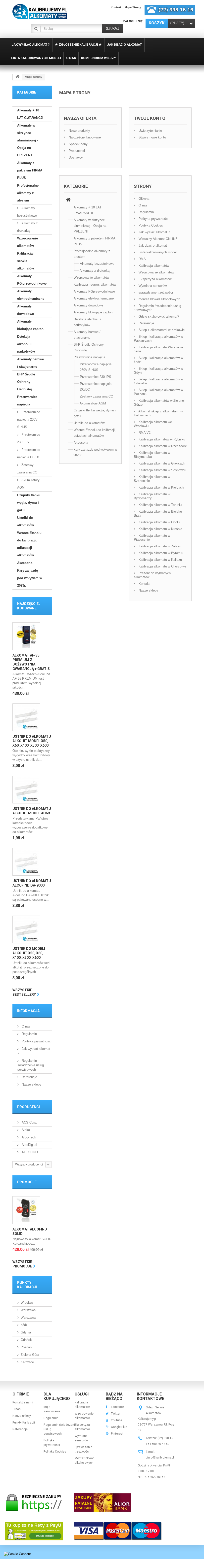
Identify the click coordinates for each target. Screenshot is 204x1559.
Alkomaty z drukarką (27, 226)
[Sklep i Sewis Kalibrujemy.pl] (39, 11)
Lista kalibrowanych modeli (157, 252)
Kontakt (116, 7)
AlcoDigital (29, 1145)
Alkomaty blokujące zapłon (30, 325)
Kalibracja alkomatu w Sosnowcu (162, 470)
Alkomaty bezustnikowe (27, 211)
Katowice (27, 1362)
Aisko (25, 1130)
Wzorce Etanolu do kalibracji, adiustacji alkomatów (29, 544)
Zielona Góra (30, 1355)
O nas (25, 1026)
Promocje (27, 1182)
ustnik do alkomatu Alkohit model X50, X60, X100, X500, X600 (31, 740)
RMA (142, 259)
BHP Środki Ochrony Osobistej (26, 381)
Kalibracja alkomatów (153, 265)
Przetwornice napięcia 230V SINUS (28, 419)
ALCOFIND (29, 1152)
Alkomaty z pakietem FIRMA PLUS (29, 170)
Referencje (29, 1077)
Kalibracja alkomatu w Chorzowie (162, 566)
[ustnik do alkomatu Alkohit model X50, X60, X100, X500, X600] (26, 717)
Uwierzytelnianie (150, 131)
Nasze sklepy (31, 1084)
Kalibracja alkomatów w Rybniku (161, 439)
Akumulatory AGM (28, 483)
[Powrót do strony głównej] (17, 77)
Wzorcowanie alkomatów (27, 242)
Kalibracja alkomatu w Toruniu (160, 505)
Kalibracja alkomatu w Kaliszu (160, 560)
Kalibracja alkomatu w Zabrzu (159, 546)
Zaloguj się (133, 21)
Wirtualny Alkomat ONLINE (158, 239)
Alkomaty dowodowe (25, 310)
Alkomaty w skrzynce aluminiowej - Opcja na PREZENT (27, 140)
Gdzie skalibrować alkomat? (158, 316)
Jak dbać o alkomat (152, 245)
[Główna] (68, 200)
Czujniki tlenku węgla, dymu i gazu (28, 502)
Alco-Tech (28, 1137)
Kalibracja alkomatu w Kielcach (161, 487)
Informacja (28, 1011)
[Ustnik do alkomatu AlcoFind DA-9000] (26, 862)
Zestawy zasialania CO (27, 468)
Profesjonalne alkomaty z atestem (28, 193)
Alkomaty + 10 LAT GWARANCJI (30, 114)
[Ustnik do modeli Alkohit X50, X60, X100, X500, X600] (26, 929)
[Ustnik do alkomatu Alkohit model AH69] (26, 789)
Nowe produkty (79, 131)
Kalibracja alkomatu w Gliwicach (161, 463)
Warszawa (28, 1310)
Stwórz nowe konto (152, 137)
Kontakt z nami (22, 1402)
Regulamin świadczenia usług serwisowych (30, 1065)
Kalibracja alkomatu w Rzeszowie (162, 446)
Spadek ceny (78, 144)
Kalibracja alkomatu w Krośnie (160, 529)
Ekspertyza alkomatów (154, 279)
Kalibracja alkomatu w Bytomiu (160, 553)
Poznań (26, 1347)
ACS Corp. (29, 1122)
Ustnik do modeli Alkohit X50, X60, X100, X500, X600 (28, 953)
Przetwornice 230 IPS (28, 438)
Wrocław (27, 1302)
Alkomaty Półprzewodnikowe (32, 279)
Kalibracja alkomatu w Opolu (159, 522)
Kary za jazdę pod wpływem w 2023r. (29, 578)
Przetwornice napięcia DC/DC (28, 453)
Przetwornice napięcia (27, 400)
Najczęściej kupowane (84, 137)
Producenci (28, 1107)
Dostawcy (75, 157)
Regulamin (29, 1034)
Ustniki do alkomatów (25, 521)
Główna (143, 198)
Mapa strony (133, 7)
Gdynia (26, 1332)
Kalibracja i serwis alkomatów (26, 261)
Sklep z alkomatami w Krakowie (161, 330)
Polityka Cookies (150, 225)
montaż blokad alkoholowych (159, 299)
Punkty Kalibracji (23, 1422)
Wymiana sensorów (152, 286)
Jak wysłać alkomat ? (154, 232)
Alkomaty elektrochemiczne (30, 294)
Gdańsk (26, 1340)
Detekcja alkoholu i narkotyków (26, 344)
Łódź (24, 1325)
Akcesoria (24, 563)
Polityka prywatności (36, 1041)
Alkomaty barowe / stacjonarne (30, 362)
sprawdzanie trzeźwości (155, 292)
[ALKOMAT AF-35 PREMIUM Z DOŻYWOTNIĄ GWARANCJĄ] (26, 636)
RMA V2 (144, 432)
